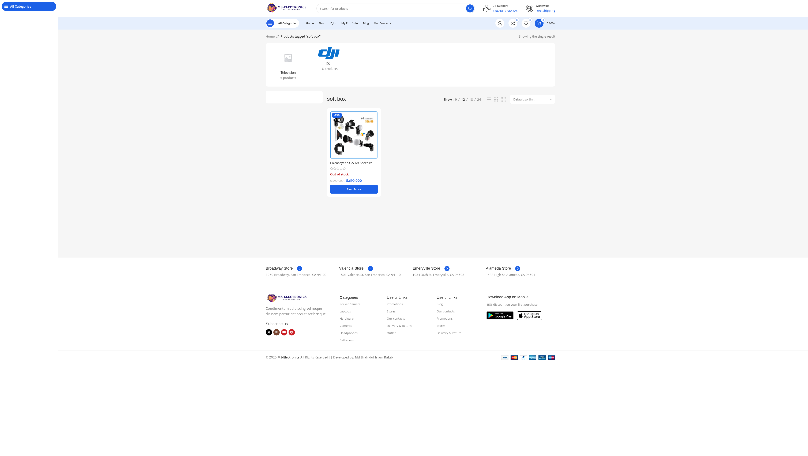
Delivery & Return (399, 326)
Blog (440, 304)
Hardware (347, 318)
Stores (391, 311)
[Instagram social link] (276, 332)
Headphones (349, 333)
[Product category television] (288, 64)
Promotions (395, 304)
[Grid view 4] (503, 99)
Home (270, 36)
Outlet (391, 333)
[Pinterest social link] (292, 332)
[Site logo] (287, 8)
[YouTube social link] (284, 332)
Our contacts (396, 318)
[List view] (489, 99)
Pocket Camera (350, 304)
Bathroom (347, 340)
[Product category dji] (329, 60)
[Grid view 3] (496, 99)
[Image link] (287, 298)
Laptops (345, 311)
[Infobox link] (284, 268)
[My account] (499, 23)
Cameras (346, 326)
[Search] (470, 8)
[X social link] (269, 332)
